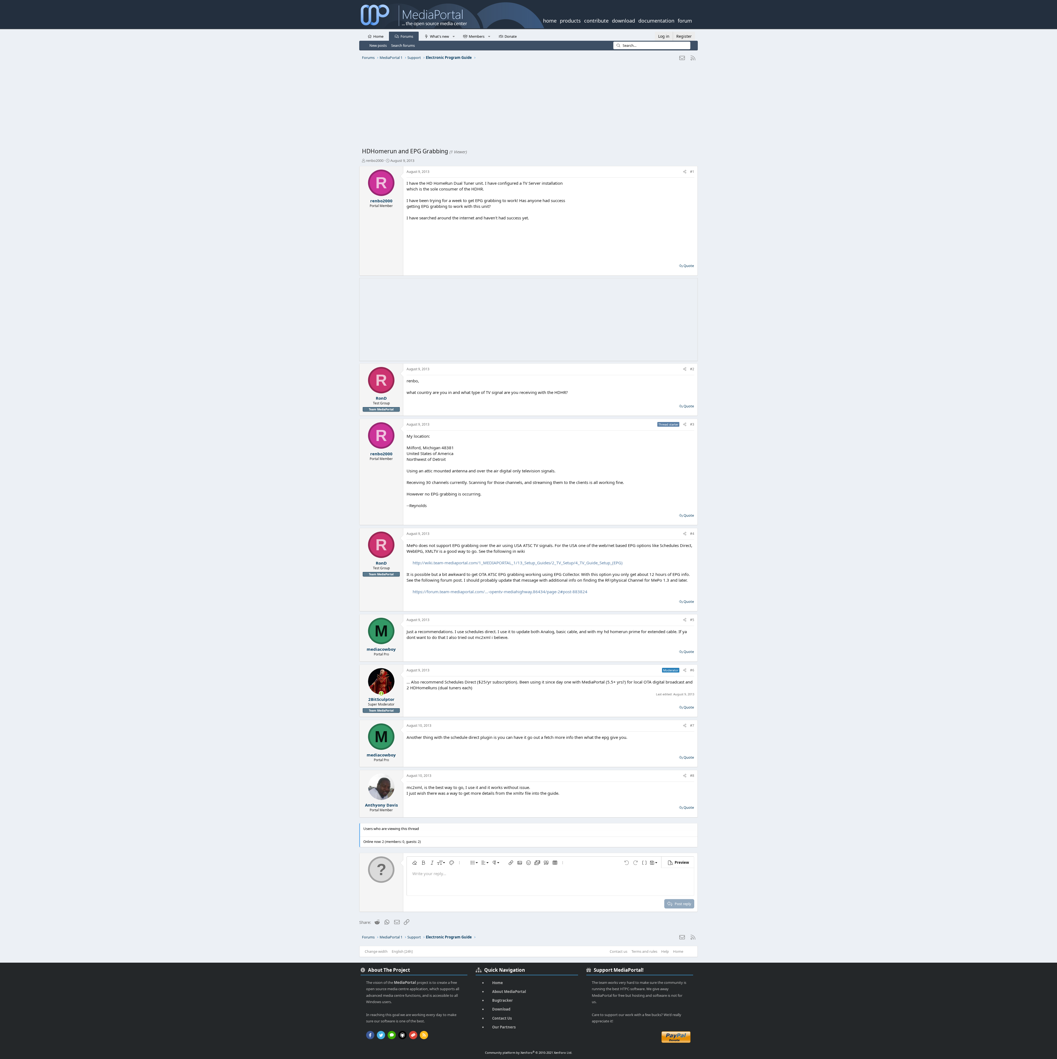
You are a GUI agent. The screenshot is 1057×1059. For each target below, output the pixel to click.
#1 (692, 171)
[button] (453, 36)
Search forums (403, 45)
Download (501, 1009)
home (550, 20)
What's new (439, 36)
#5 (692, 619)
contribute (596, 20)
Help (665, 951)
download (623, 20)
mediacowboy (381, 649)
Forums (407, 36)
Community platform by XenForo (528, 1052)
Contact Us (502, 1018)
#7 (692, 725)
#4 (692, 533)
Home (378, 36)
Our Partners (504, 1027)
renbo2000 (374, 160)
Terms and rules (644, 951)
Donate (511, 36)
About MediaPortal (509, 991)
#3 (692, 424)
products (570, 20)
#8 (692, 775)
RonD (381, 398)
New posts (378, 45)
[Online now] (381, 693)
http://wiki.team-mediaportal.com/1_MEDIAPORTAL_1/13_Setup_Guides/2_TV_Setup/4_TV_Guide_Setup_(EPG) (518, 562)
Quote (688, 265)
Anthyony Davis (381, 805)
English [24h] (402, 951)
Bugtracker (502, 1000)
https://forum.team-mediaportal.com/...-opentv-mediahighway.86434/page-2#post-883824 (500, 591)
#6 (692, 670)
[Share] (684, 172)
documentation (656, 20)
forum (685, 20)
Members (476, 36)
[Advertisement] (527, 106)
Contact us (618, 951)
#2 (692, 369)
